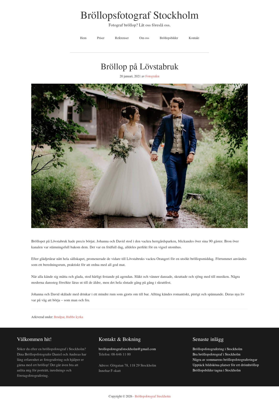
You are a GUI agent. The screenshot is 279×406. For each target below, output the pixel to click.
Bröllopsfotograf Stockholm (139, 14)
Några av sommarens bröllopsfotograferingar (225, 359)
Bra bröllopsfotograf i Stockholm (216, 354)
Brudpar (59, 317)
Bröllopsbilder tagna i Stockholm (217, 370)
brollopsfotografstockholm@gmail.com (127, 348)
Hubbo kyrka (74, 317)
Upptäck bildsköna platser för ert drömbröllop (226, 364)
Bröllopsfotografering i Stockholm (217, 348)
